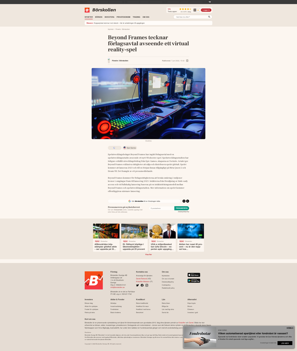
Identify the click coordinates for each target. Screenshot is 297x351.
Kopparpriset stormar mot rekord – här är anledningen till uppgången (116, 23)
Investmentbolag (116, 306)
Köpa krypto (191, 303)
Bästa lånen (166, 303)
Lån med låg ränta (168, 309)
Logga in (206, 10)
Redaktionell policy (168, 288)
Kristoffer (182, 322)
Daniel (191, 322)
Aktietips (113, 303)
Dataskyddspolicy (183, 211)
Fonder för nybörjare (91, 309)
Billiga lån (165, 306)
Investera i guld (192, 312)
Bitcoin (189, 306)
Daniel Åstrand (141, 278)
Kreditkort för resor (142, 306)
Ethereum (190, 309)
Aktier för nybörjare (91, 306)
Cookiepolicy (166, 285)
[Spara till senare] (187, 61)
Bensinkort (139, 312)
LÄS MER (285, 343)
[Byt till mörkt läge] (196, 10)
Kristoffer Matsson (143, 281)
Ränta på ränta (90, 312)
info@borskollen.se (117, 287)
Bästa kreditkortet (142, 303)
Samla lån (165, 312)
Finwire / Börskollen (120, 60)
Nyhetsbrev (166, 275)
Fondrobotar (114, 309)
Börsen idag (89, 303)
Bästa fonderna (115, 312)
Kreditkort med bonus (143, 309)
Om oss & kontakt (168, 279)
